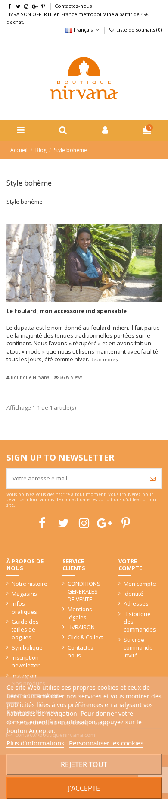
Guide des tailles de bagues (25, 629)
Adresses (136, 603)
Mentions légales (80, 613)
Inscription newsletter (26, 661)
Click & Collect (85, 637)
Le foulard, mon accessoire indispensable (66, 311)
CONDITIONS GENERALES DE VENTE (84, 591)
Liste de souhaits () (138, 29)
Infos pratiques (24, 607)
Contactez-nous (73, 6)
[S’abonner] (152, 479)
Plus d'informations (35, 743)
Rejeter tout (84, 764)
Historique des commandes (140, 621)
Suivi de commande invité (138, 647)
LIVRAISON (81, 627)
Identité (133, 593)
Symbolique (27, 647)
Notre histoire (29, 583)
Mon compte (140, 583)
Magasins (24, 593)
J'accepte (84, 788)
